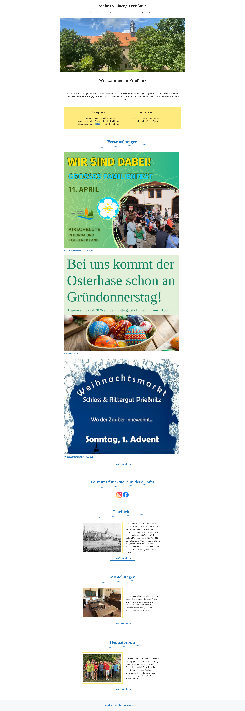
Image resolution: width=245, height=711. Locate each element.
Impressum (128, 705)
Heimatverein (131, 13)
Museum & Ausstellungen (112, 13)
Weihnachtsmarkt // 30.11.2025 (79, 457)
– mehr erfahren (122, 464)
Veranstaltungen (148, 13)
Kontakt (117, 705)
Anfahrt (108, 705)
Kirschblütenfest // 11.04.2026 (79, 251)
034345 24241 (99, 124)
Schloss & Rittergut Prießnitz (122, 6)
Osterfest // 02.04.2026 (75, 354)
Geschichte (94, 13)
